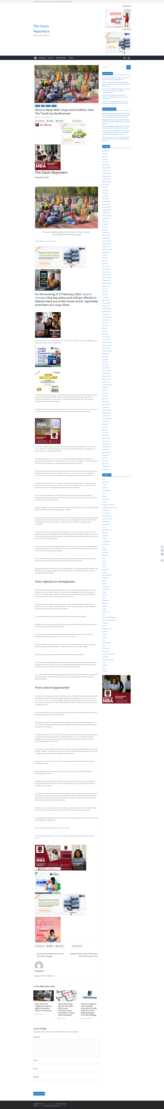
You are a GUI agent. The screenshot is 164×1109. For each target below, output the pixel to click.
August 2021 (105, 320)
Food (103, 558)
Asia (103, 493)
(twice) (45, 449)
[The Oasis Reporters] (35, 58)
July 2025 (104, 187)
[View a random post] (129, 58)
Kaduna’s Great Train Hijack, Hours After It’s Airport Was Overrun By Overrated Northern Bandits (116, 139)
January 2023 (106, 272)
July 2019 (104, 390)
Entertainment (61, 58)
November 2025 (106, 176)
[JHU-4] (48, 146)
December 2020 (106, 342)
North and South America (109, 617)
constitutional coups (58, 459)
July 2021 (104, 323)
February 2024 (106, 235)
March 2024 (105, 232)
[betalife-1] (48, 124)
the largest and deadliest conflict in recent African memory (66, 473)
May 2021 (105, 328)
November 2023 (106, 244)
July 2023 (104, 255)
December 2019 (106, 376)
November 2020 (106, 345)
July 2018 (104, 424)
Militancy (104, 606)
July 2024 (104, 221)
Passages (104, 623)
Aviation (104, 496)
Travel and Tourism (107, 659)
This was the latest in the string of (45, 340)
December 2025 (106, 173)
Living (104, 592)
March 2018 (105, 435)
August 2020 (105, 354)
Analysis (37, 106)
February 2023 (106, 269)
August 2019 (105, 387)
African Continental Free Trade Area (52, 761)
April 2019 (105, 399)
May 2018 (105, 430)
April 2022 (105, 297)
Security (54, 106)
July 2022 (104, 289)
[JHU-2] (73, 846)
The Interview (106, 651)
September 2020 (107, 351)
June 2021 (105, 325)
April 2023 (105, 263)
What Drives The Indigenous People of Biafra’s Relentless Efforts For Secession (43, 1007)
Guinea (67, 461)
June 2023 (105, 258)
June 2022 (105, 292)
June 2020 (105, 359)
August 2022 (105, 286)
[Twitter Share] (162, 550)
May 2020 (105, 362)
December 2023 (106, 241)
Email (35, 1069)
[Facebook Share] (162, 546)
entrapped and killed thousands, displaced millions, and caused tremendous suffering (60, 485)
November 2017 (106, 447)
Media (104, 597)
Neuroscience (106, 612)
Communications (107, 519)
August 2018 (105, 421)
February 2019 (106, 404)
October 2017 (106, 449)
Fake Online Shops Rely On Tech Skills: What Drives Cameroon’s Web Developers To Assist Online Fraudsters (66, 1009)
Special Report (106, 643)
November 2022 (106, 277)
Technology (105, 648)
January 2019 (106, 407)
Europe (104, 550)
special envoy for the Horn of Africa (45, 475)
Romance (105, 634)
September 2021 (107, 317)
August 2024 (105, 218)
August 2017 (105, 455)
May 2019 (105, 396)
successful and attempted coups (64, 340)
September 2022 (107, 283)
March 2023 (105, 266)
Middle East (105, 600)
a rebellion (56, 495)
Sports (71, 58)
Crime (104, 527)
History (104, 566)
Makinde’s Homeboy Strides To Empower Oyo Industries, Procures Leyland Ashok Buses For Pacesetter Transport (116, 132)
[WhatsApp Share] (162, 559)
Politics (50, 58)
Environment (106, 544)
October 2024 (106, 213)
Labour (104, 583)
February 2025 (106, 201)
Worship (104, 671)
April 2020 (105, 365)
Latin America (106, 586)
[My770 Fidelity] (48, 873)
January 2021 (106, 339)
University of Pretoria (50, 241)
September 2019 (107, 385)
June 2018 (105, 427)
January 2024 (106, 238)
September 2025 (107, 182)
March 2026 (105, 165)
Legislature (105, 589)
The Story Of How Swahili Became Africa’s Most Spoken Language (50, 955)
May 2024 (105, 227)
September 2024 (107, 215)
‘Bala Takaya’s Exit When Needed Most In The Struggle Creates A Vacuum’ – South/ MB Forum (116, 121)
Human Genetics (107, 575)
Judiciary (104, 581)
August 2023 (105, 252)
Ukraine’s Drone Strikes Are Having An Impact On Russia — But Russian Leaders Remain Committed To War (55, 2)
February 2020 (106, 370)
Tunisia (87, 461)
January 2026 (106, 170)
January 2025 (106, 204)
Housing (104, 572)
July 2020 (104, 356)
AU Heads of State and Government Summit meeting (79, 409)
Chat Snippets (106, 513)
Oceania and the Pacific (109, 620)
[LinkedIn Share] (162, 553)
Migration (105, 603)
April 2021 (105, 331)
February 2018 (106, 438)
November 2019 (106, 379)
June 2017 (105, 461)
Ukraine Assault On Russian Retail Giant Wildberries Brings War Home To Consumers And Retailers (115, 97)
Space (104, 640)
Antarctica (105, 488)
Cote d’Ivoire (75, 461)
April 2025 (105, 196)
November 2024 (106, 210)
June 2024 (105, 224)
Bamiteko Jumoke (107, 131)
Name (35, 1060)
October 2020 (106, 348)
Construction (106, 524)
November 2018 (106, 413)
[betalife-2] (48, 313)
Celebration (105, 510)
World (104, 668)
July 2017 (104, 458)
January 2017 (106, 469)
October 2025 (106, 179)
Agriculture (105, 482)
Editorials (42, 58)
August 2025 (105, 184)
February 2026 (106, 168)
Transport (105, 657)
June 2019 (105, 393)
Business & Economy (108, 504)
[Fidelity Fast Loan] (48, 270)
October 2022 (106, 280)
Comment (37, 1037)
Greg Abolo (49, 117)
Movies (104, 609)
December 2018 (106, 410)
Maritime (104, 595)
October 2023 (106, 246)
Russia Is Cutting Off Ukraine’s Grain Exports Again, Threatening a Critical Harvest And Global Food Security (116, 84)
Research (105, 631)
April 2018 (105, 432)
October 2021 (106, 314)
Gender (104, 561)
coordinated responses (55, 735)
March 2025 (105, 199)
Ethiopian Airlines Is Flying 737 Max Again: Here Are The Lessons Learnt (84, 955)
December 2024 (106, 207)
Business (104, 502)
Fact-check (105, 555)
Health (104, 564)
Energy (104, 538)
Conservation (106, 521)
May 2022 (105, 294)
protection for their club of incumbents (65, 636)
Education (105, 535)
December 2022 (106, 275)
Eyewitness (105, 552)
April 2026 (105, 162)
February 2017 (106, 466)
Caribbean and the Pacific (109, 507)
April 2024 (105, 230)
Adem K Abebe (39, 241)
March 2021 (105, 334)
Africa (104, 479)
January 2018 (106, 441)
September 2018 (107, 418)
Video (103, 662)
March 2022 (105, 300)
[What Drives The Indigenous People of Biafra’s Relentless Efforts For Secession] (43, 992)
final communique (40, 411)
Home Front (105, 569)
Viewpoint (105, 665)
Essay (103, 547)
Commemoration (107, 516)
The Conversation (58, 836)
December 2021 (106, 308)
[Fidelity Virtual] (48, 347)
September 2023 (107, 249)
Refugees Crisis (106, 628)
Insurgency (105, 578)
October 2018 (106, 416)
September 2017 (107, 452)
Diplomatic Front (107, 530)
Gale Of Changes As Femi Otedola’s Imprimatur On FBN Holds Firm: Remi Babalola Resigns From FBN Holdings (89, 1009)
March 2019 (105, 401)
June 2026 (105, 156)
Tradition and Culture (108, 654)
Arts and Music (106, 490)
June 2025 (105, 190)
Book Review (105, 499)
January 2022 (106, 306)
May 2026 (105, 159)
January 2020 (106, 373)
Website (36, 1077)
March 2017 (105, 463)
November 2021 (106, 311)
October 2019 (106, 382)
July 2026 (104, 153)
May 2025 (105, 193)
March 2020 (105, 368)
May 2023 (105, 261)
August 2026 (105, 151)
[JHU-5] (48, 419)
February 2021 (106, 337)
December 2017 (106, 444)
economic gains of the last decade (78, 532)
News (43, 106)
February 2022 (106, 303)
